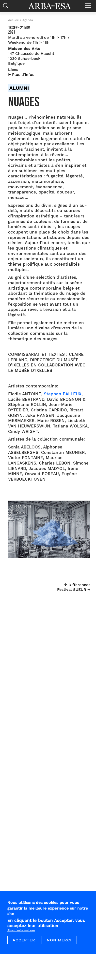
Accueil (13, 20)
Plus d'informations (21, 930)
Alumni (19, 88)
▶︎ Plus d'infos (21, 74)
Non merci (59, 940)
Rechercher (6, 4)
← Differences (77, 584)
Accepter (24, 940)
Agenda (27, 20)
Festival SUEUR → (73, 589)
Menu (89, 3)
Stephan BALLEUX (62, 394)
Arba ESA (53, 6)
